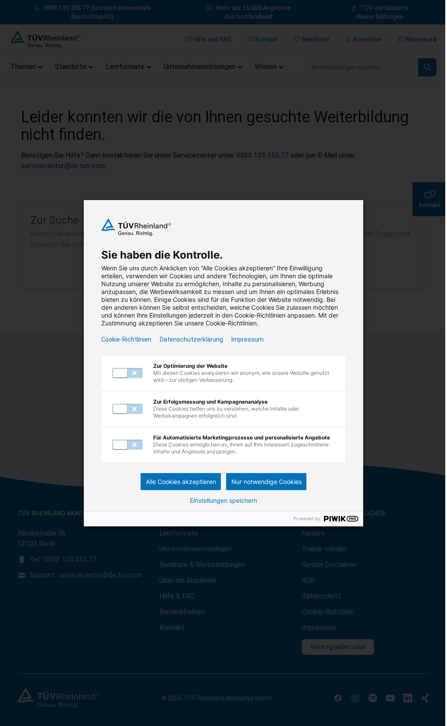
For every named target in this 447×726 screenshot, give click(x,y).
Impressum (247, 339)
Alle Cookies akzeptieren (181, 481)
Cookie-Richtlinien (126, 339)
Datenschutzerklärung (191, 339)
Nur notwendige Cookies (266, 481)
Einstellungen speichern (223, 500)
